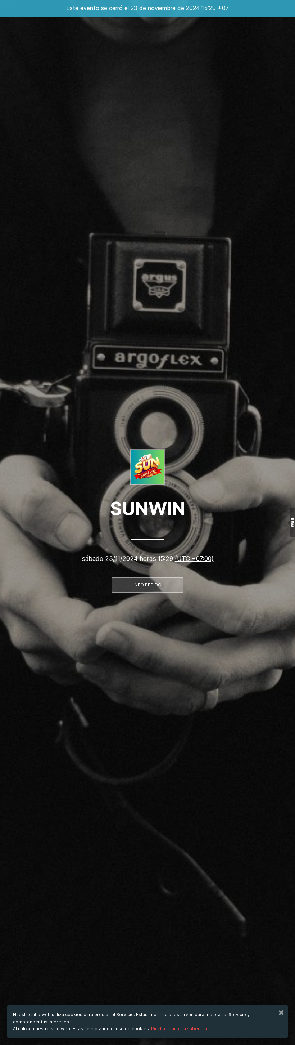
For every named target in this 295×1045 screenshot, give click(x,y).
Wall (292, 522)
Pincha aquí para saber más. (181, 1028)
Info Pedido (147, 585)
